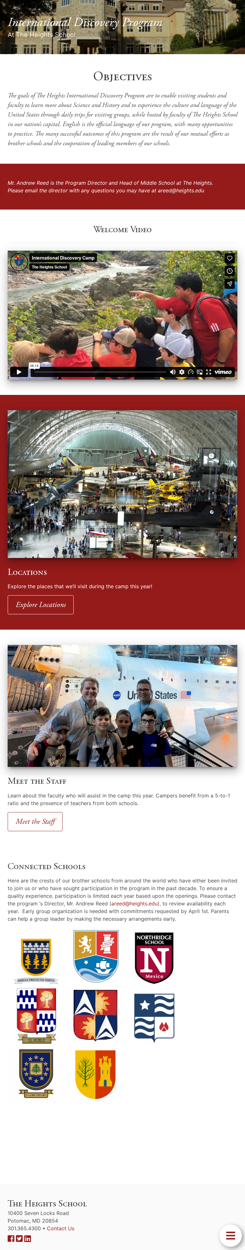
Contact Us (60, 1228)
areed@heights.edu (181, 190)
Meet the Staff (35, 821)
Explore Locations (41, 605)
